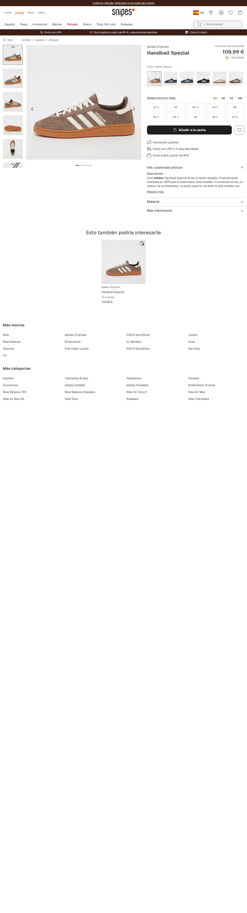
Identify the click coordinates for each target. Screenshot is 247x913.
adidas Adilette (75, 385)
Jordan (193, 335)
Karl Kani (194, 349)
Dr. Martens (133, 342)
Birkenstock (73, 342)
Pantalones (133, 378)
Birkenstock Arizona (201, 385)
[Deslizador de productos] (13, 55)
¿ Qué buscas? (213, 24)
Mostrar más (155, 191)
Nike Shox (71, 399)
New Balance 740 (14, 392)
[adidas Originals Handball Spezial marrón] (123, 262)
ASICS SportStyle (138, 335)
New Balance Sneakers (80, 392)
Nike (6, 335)
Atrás (10, 40)
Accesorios (10, 385)
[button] (83, 102)
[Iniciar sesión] (221, 12)
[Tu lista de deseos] (231, 12)
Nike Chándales (198, 399)
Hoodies (193, 378)
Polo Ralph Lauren (77, 349)
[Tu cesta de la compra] (240, 12)
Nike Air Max (196, 392)
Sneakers (132, 399)
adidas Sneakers (137, 385)
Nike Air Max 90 (13, 399)
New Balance (12, 342)
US (231, 98)
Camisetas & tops (76, 378)
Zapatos (39, 40)
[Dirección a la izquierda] (13, 47)
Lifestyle (53, 40)
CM (240, 98)
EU (215, 98)
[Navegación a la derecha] (13, 164)
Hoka (191, 342)
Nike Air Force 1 (136, 392)
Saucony (8, 349)
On (5, 355)
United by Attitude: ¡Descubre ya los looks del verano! (123, 3)
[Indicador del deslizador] (77, 165)
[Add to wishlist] (239, 130)
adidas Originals (158, 47)
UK (223, 98)
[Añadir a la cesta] (142, 243)
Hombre (26, 40)
